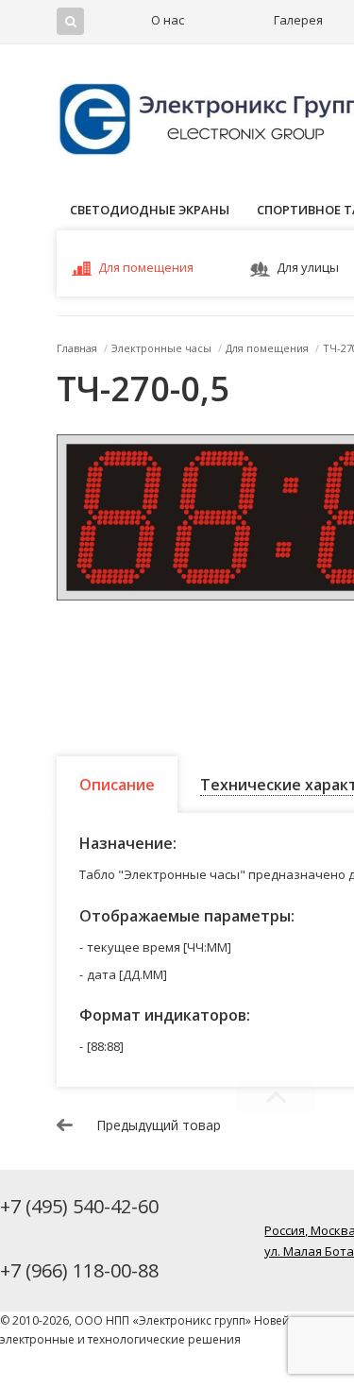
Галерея (298, 19)
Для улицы (308, 267)
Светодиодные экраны (149, 209)
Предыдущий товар (158, 1125)
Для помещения (146, 267)
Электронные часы (161, 348)
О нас (167, 19)
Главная (77, 348)
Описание (117, 784)
